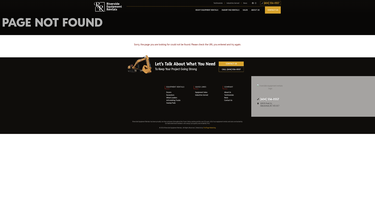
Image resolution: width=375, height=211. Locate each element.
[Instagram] (255, 3)
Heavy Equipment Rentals (206, 10)
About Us (255, 10)
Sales (245, 10)
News (245, 3)
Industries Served (233, 3)
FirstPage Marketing (209, 128)
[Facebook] (253, 3)
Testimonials (218, 3)
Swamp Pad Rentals (230, 10)
